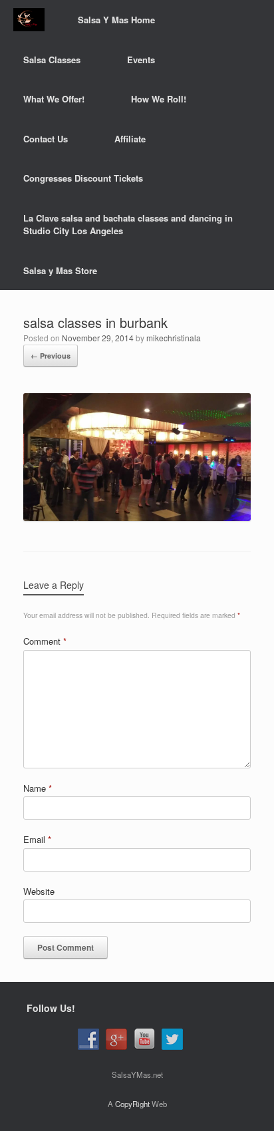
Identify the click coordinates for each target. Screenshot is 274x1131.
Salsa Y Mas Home (116, 19)
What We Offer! (53, 98)
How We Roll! (158, 98)
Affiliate (130, 138)
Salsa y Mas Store (60, 270)
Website (39, 891)
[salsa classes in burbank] (137, 517)
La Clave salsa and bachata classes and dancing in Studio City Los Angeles (128, 225)
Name (37, 788)
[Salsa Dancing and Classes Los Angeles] (29, 19)
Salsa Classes (51, 59)
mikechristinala (173, 337)
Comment (45, 641)
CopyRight (132, 1103)
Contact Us (45, 138)
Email (37, 839)
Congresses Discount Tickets (83, 178)
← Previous (50, 356)
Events (141, 59)
